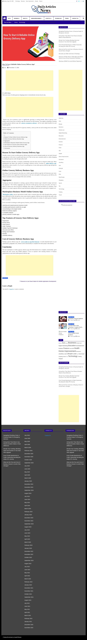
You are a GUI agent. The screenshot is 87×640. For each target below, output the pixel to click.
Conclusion (7, 148)
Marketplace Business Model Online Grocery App (16, 142)
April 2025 (27, 475)
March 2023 (27, 542)
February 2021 (28, 618)
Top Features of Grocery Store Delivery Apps (15, 144)
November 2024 (28, 487)
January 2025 (28, 481)
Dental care (61, 130)
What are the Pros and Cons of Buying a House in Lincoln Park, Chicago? (12, 464)
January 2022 (28, 585)
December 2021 (28, 588)
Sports (60, 183)
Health (25, 18)
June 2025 (27, 469)
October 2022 (28, 557)
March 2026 (27, 447)
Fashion (61, 141)
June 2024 (27, 499)
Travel (67, 18)
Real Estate (62, 177)
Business (16, 18)
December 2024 (28, 484)
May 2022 (27, 572)
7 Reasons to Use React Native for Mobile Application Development (38, 281)
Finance (40, 1)
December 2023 (28, 517)
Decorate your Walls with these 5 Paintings (69, 53)
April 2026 (27, 444)
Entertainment (62, 138)
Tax (59, 186)
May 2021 (27, 609)
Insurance (61, 159)
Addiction (61, 118)
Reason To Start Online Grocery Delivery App (15, 137)
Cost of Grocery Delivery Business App (14, 146)
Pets (60, 174)
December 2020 (28, 624)
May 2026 (27, 441)
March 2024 (27, 508)
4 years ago (72, 320)
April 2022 (27, 575)
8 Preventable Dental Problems (73, 334)
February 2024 (28, 511)
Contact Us (75, 18)
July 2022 (27, 566)
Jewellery (61, 162)
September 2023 (29, 524)
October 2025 (28, 459)
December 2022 (28, 551)
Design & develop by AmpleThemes (12, 637)
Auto (9, 18)
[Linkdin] (83, 1)
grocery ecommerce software (29, 123)
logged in (11, 289)
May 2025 (27, 472)
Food (60, 147)
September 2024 (29, 490)
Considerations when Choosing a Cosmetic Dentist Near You (75, 326)
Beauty (60, 124)
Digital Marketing (63, 133)
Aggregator (7, 140)
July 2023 (27, 530)
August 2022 (27, 563)
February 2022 (28, 582)
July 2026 (27, 435)
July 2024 (27, 496)
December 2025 (28, 453)
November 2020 (28, 627)
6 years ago (72, 336)
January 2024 (28, 514)
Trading (60, 192)
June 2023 (27, 533)
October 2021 (28, 594)
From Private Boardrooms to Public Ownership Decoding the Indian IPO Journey (11, 457)
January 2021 (28, 621)
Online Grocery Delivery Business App (14, 139)
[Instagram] (81, 1)
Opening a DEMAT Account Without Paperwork (70, 61)
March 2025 (27, 478)
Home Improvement (30, 1)
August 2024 (27, 493)
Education (23, 1)
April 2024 (27, 505)
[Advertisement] (29, 80)
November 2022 (28, 554)
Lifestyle (36, 1)
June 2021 (27, 606)
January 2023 (28, 548)
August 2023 (27, 527)
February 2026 (28, 450)
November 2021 (28, 591)
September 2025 (29, 462)
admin (78, 320)
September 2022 (29, 560)
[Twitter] (79, 1)
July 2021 (27, 603)
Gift (60, 150)
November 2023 (28, 520)
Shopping (61, 180)
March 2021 (27, 615)
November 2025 (28, 456)
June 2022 (27, 569)
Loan (60, 171)
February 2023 (28, 545)
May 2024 (27, 502)
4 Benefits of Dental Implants (75, 318)
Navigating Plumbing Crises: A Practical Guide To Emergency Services (11, 437)
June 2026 (27, 438)
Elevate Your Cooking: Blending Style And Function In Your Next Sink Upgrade (12, 450)
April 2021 (27, 612)
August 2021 (27, 600)
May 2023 (27, 536)
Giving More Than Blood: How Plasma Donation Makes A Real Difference (12, 443)
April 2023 (27, 539)
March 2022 (27, 578)
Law (60, 165)
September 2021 (29, 597)
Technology (17, 1)
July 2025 (27, 466)
